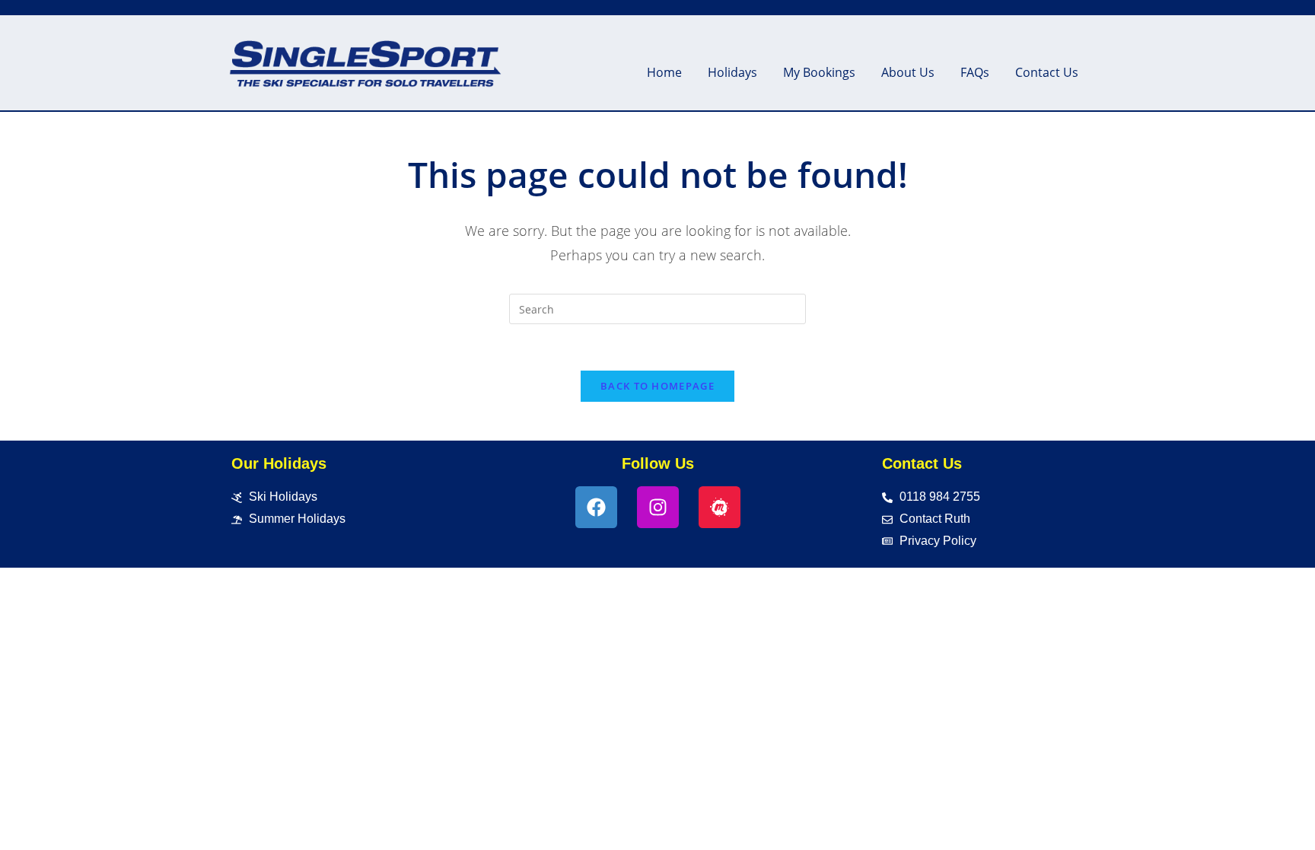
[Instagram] (658, 507)
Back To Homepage (657, 386)
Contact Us (1046, 72)
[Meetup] (719, 507)
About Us (908, 72)
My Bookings (819, 72)
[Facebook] (596, 507)
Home (664, 72)
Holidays (732, 72)
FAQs (974, 72)
